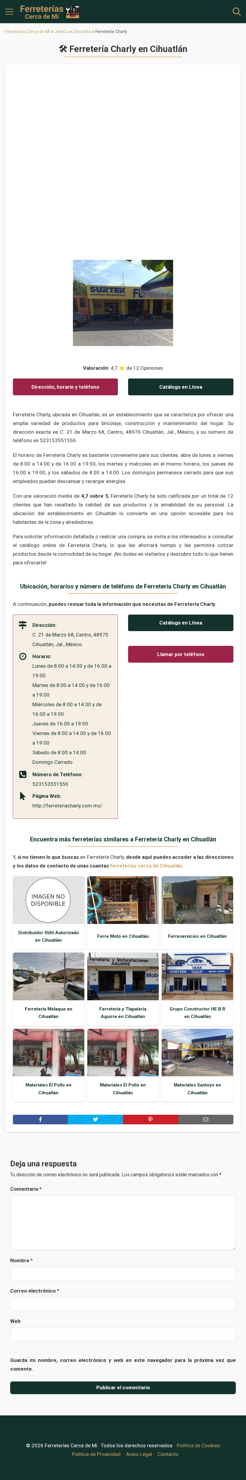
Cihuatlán (82, 31)
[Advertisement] (123, 164)
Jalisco (61, 31)
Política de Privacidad (96, 1454)
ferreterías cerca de (146, 866)
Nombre (21, 1260)
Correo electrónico (34, 1291)
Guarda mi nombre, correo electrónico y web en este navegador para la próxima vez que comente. (123, 1364)
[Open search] (236, 12)
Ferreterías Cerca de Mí (27, 31)
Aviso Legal (139, 1454)
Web (15, 1321)
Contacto (168, 1454)
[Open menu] (9, 12)
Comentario (26, 1189)
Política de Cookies (198, 1445)
